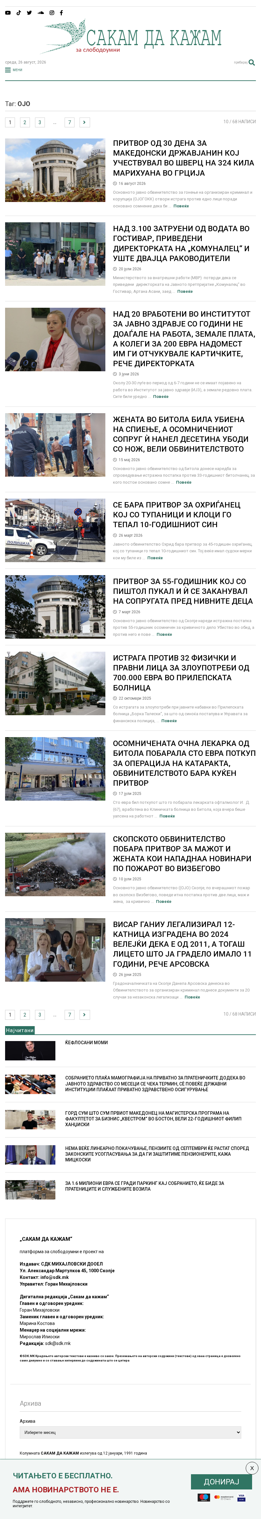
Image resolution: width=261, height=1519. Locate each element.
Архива (27, 1421)
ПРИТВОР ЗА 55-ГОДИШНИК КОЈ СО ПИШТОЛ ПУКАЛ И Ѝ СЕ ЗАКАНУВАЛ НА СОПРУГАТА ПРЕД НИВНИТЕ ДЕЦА (183, 591)
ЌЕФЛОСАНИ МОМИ (86, 1042)
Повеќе (181, 206)
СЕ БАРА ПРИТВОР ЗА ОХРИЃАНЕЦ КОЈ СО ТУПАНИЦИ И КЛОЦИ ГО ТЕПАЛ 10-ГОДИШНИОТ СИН (177, 515)
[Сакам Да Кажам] (130, 52)
